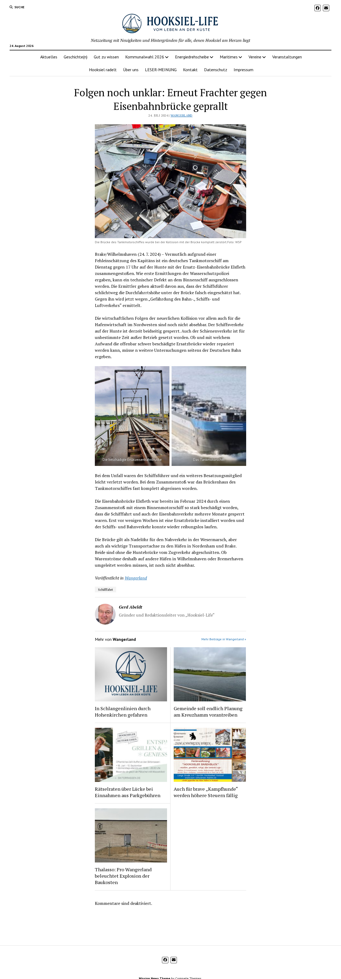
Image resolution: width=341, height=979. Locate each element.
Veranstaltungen (287, 56)
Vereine (255, 56)
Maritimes (229, 56)
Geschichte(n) (75, 56)
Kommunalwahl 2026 (144, 56)
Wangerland (181, 115)
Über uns (131, 69)
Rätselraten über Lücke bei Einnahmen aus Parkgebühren (127, 792)
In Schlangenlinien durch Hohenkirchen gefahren (123, 711)
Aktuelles (48, 56)
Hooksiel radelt (103, 69)
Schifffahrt (105, 590)
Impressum (243, 69)
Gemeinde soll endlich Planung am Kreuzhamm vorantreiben (208, 711)
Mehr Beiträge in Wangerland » (223, 639)
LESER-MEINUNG (161, 69)
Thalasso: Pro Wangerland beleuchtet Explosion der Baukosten (123, 875)
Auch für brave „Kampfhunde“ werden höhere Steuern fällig (206, 792)
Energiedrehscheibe (192, 56)
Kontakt (190, 69)
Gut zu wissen (106, 56)
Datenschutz (215, 69)
